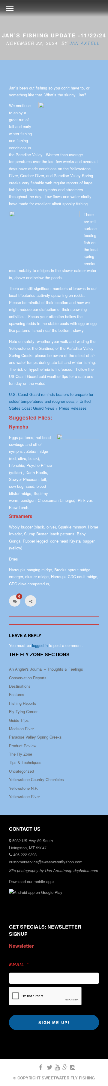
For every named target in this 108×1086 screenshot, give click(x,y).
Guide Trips (19, 720)
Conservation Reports (27, 678)
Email (19, 964)
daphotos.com (86, 870)
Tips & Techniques (25, 762)
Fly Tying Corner (23, 711)
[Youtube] (55, 1067)
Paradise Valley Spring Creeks (35, 737)
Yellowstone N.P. (23, 788)
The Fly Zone (20, 754)
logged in (40, 645)
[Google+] (62, 1067)
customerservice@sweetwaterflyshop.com (45, 862)
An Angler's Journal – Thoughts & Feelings (46, 669)
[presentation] (45, 996)
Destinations (20, 686)
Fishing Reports (22, 703)
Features (16, 694)
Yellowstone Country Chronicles (36, 779)
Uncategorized (21, 771)
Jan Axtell (85, 43)
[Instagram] (70, 1067)
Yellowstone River (24, 796)
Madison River (21, 728)
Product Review (22, 745)
